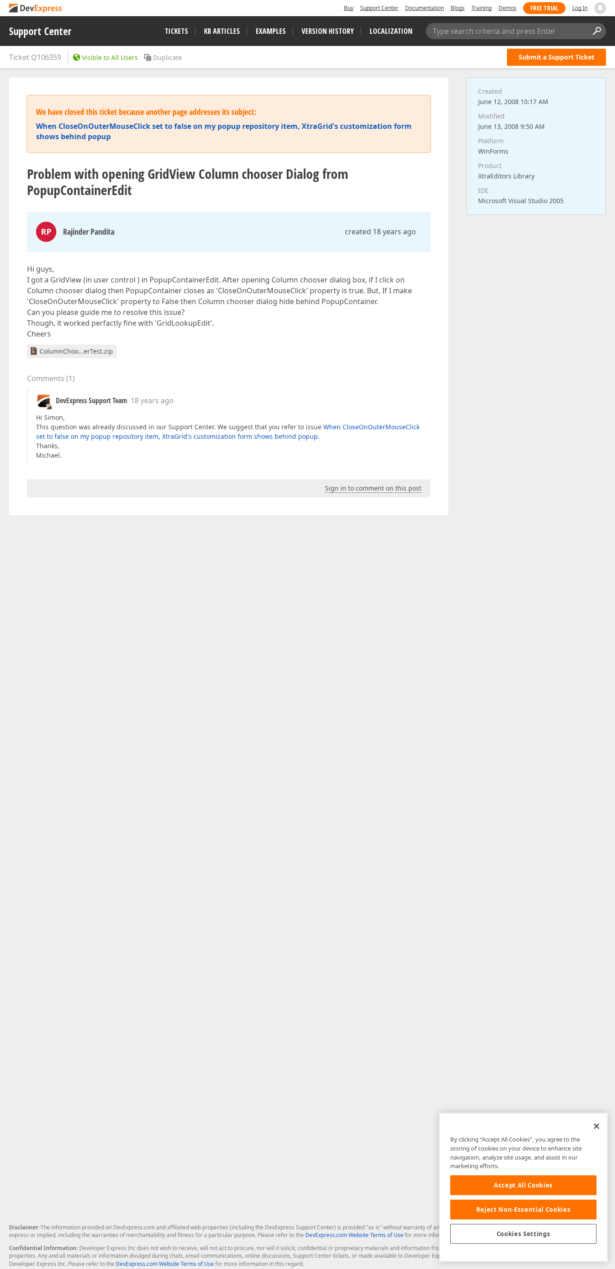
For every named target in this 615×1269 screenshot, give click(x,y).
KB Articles (222, 31)
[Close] (596, 1126)
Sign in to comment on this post (373, 488)
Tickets (176, 31)
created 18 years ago (380, 232)
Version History (328, 31)
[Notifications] (600, 8)
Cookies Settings (524, 1234)
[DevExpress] (36, 8)
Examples (271, 31)
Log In (580, 8)
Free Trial (544, 8)
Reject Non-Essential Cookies (523, 1209)
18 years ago (152, 400)
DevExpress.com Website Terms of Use (354, 1235)
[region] (523, 1187)
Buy (348, 8)
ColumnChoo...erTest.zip (76, 351)
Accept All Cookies (523, 1185)
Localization (391, 31)
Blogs (458, 8)
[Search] (596, 31)
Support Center (379, 8)
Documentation (424, 8)
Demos (507, 8)
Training (481, 8)
